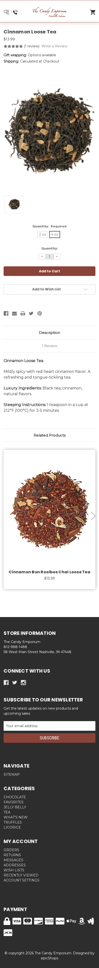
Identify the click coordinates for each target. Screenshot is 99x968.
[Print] (22, 313)
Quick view (49, 504)
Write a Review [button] (54, 46)
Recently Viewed (21, 875)
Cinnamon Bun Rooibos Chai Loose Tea (49, 572)
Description (49, 332)
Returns (12, 855)
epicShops (49, 958)
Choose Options (52, 516)
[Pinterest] (39, 313)
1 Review (49, 345)
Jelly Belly (15, 807)
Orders (11, 850)
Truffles (13, 822)
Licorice (12, 827)
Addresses (15, 865)
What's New (16, 817)
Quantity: (49, 226)
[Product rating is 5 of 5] (13, 46)
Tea (7, 812)
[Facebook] (6, 313)
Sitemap (12, 774)
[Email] (14, 313)
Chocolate (15, 797)
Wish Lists (14, 870)
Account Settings (21, 880)
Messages (13, 860)
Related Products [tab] (50, 435)
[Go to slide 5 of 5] (6, 515)
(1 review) (32, 46)
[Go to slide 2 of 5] (93, 515)
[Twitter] (31, 313)
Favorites (14, 802)
